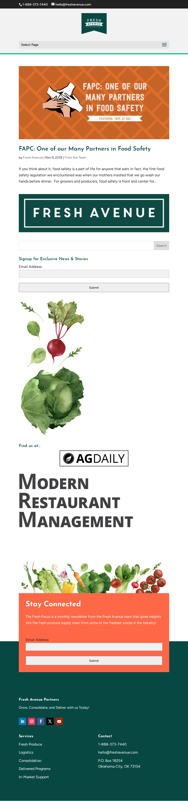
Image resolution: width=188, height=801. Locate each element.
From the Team (75, 158)
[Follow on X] (50, 721)
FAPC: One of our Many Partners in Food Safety (85, 149)
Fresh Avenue (33, 158)
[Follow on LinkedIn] (22, 721)
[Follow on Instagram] (31, 721)
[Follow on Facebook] (40, 721)
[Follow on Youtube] (59, 721)
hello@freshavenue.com (118, 752)
